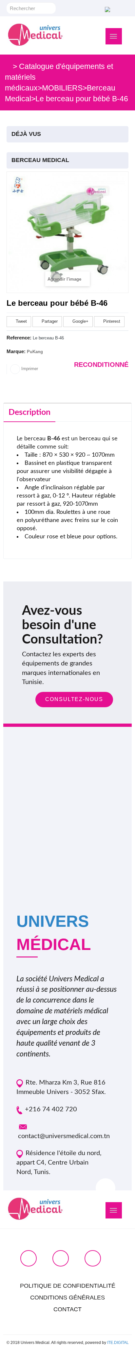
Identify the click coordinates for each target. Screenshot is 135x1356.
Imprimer (29, 368)
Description (29, 412)
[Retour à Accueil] (8, 66)
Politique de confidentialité (67, 1285)
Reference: (19, 337)
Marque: (16, 351)
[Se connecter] (106, 9)
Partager (49, 321)
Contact (67, 1309)
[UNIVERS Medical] (35, 34)
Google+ (79, 321)
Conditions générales (67, 1297)
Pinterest (111, 321)
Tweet (20, 321)
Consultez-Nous (74, 699)
